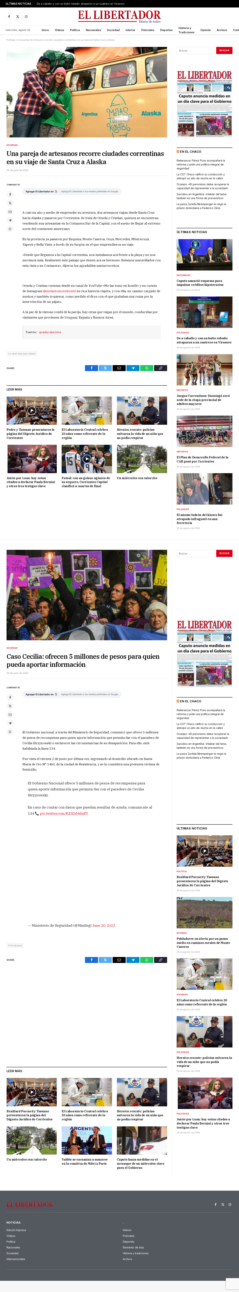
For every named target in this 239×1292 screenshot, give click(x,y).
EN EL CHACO (190, 151)
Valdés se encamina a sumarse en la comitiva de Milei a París (85, 1161)
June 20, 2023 (103, 925)
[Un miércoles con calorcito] (142, 459)
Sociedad (113, 30)
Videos (59, 30)
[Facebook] (10, 194)
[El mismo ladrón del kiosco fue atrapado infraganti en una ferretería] (204, 489)
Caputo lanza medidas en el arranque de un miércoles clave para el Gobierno (140, 1164)
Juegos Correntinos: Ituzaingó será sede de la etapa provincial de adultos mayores (83, 3)
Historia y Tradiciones (186, 30)
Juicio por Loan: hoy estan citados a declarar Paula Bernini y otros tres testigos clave (31, 482)
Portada (11, 40)
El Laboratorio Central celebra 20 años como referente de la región (85, 434)
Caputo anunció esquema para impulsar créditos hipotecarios (200, 283)
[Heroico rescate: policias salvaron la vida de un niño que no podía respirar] (142, 411)
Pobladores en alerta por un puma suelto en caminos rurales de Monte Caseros (203, 943)
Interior (130, 30)
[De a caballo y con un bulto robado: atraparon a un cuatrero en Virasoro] (204, 312)
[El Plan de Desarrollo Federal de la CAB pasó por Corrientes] (204, 431)
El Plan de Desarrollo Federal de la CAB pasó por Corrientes (202, 459)
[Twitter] (10, 203)
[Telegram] (10, 220)
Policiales (147, 30)
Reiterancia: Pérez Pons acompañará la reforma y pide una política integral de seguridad (201, 164)
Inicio (45, 30)
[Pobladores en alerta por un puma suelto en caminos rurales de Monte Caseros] (204, 912)
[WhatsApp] (10, 228)
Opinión (205, 30)
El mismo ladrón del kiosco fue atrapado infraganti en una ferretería (200, 519)
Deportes (166, 30)
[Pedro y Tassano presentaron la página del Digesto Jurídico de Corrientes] (32, 411)
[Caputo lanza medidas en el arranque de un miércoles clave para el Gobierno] (142, 1140)
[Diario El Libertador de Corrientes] (119, 16)
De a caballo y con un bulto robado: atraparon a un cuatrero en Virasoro (204, 340)
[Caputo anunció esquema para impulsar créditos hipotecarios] (204, 255)
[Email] (10, 211)
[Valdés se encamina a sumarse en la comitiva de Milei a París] (87, 1140)
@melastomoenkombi (59, 291)
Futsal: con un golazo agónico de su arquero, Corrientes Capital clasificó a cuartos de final (86, 482)
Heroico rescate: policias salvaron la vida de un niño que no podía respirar (140, 434)
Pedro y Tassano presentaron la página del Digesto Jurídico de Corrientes (31, 434)
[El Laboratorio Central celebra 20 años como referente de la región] (87, 411)
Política (75, 30)
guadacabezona (50, 332)
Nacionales (93, 30)
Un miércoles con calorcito (137, 478)
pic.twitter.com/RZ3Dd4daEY (64, 813)
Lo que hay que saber (22, 353)
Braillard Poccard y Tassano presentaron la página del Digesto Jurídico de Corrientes (29, 1115)
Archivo (222, 30)
